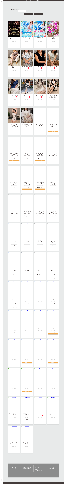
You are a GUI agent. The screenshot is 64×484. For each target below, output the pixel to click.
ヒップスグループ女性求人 (50, 467)
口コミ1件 (52, 129)
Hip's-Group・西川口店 (13, 468)
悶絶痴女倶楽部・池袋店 (38, 467)
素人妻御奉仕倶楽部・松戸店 (26, 468)
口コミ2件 (39, 187)
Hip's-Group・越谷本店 (13, 467)
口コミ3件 (26, 187)
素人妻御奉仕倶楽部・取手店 (38, 470)
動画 (54, 129)
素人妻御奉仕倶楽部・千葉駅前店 (27, 467)
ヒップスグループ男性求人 (50, 468)
